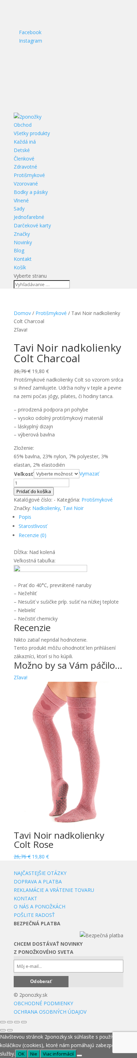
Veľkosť (23, 474)
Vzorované (26, 183)
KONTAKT (25, 898)
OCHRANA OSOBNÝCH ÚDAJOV (50, 1011)
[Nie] (79, 1055)
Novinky (23, 242)
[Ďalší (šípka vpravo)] (10, 1030)
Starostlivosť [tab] (33, 526)
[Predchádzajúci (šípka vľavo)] (3, 1030)
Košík (20, 267)
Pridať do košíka (34, 491)
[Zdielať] (17, 1022)
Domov (22, 313)
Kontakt (23, 259)
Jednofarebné (29, 217)
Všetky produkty (32, 133)
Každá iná (25, 141)
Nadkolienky (46, 508)
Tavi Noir (73, 508)
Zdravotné (25, 166)
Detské (22, 150)
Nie (33, 1054)
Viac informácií (58, 1054)
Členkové (24, 158)
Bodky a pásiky (31, 192)
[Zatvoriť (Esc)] (24, 1022)
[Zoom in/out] (3, 1022)
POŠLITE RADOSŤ (34, 915)
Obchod (23, 124)
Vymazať (89, 473)
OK (21, 1054)
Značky (22, 234)
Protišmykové (29, 175)
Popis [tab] (25, 517)
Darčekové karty (32, 225)
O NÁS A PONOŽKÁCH (39, 906)
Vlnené (21, 200)
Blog (19, 250)
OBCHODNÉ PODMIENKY (43, 1003)
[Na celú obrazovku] (10, 1022)
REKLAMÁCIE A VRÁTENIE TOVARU (54, 890)
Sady (19, 208)
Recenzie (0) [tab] (32, 535)
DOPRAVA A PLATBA (38, 881)
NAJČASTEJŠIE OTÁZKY (40, 873)
